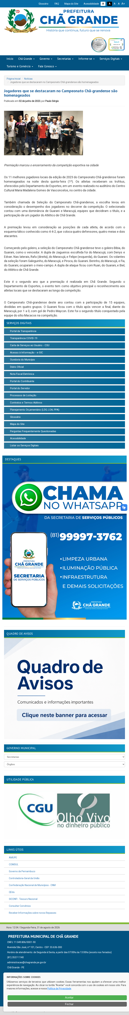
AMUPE (12, 857)
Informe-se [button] (85, 59)
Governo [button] (45, 59)
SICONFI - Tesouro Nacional (22, 899)
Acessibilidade (91, 3)
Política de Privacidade (59, 988)
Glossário (43, 3)
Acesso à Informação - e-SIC (26, 352)
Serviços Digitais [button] (110, 59)
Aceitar (68, 997)
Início (10, 59)
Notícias (28, 78)
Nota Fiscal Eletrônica (21, 373)
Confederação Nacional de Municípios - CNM (32, 885)
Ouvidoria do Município (22, 359)
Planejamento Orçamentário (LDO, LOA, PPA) (34, 409)
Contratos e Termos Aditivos (25, 402)
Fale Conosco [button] (46, 66)
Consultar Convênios (19, 906)
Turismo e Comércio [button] (19, 66)
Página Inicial (13, 78)
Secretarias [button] (64, 59)
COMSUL (13, 864)
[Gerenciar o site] (122, 927)
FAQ (56, 3)
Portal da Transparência (22, 331)
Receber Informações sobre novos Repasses (32, 912)
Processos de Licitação (22, 395)
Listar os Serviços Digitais (24, 445)
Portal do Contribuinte (21, 381)
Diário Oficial (16, 366)
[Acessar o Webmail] (117, 927)
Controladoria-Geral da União (23, 878)
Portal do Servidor (19, 388)
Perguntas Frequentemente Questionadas (32, 431)
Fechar (68, 1004)
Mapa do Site (71, 3)
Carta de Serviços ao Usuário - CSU (29, 345)
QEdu (11, 892)
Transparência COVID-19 (23, 338)
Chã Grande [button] (25, 59)
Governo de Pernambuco (21, 871)
